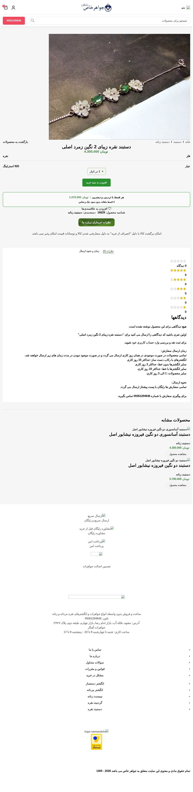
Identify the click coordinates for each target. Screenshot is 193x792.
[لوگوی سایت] (96, 7)
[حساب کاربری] (13, 7)
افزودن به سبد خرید (96, 182)
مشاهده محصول (177, 454)
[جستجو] (33, 21)
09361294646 (14, 20)
